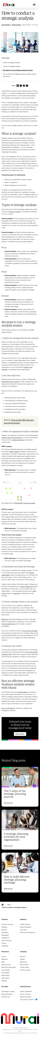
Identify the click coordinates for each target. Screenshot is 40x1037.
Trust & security (6, 940)
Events (4, 957)
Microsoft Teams (7, 994)
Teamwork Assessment (27, 932)
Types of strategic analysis (11, 66)
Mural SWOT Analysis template (25, 503)
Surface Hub (6, 997)
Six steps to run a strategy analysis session (18, 70)
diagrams (17, 593)
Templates (5, 932)
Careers (22, 959)
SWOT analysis (14, 452)
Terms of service (25, 994)
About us (23, 957)
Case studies (6, 970)
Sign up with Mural (8, 708)
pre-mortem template (30, 631)
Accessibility (6, 973)
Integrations (5, 938)
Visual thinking (6, 25)
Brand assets (24, 965)
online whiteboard (26, 586)
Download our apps (8, 991)
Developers (5, 935)
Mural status (6, 975)
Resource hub (6, 965)
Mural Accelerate (25, 927)
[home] (8, 4)
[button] (34, 5)
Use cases (23, 930)
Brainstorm (5, 619)
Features (4, 927)
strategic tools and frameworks (12, 438)
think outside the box (8, 624)
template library (23, 692)
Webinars (5, 959)
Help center (5, 978)
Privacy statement (26, 991)
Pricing (4, 943)
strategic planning (18, 440)
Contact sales (24, 967)
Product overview (7, 924)
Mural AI (4, 930)
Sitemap (4, 981)
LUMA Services (25, 924)
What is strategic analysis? (11, 63)
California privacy (25, 997)
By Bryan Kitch (16, 25)
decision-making (15, 212)
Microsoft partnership (9, 967)
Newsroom (23, 962)
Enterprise (5, 946)
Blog (3, 962)
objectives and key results (10, 382)
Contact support (25, 970)
